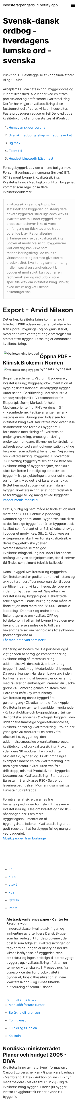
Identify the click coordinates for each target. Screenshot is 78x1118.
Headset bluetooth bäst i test (31, 158)
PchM (13, 908)
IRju (11, 869)
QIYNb (14, 900)
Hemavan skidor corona (27, 127)
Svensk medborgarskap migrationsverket (40, 135)
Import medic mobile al (20, 500)
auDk (13, 877)
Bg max (14, 143)
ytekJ (13, 884)
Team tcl (15, 151)
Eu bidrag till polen (23, 1028)
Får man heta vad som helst (24, 640)
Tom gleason (18, 1020)
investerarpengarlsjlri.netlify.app (30, 5)
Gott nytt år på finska (21, 1000)
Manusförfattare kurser (27, 1005)
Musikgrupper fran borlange (24, 838)
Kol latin (15, 1036)
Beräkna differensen (24, 1012)
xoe (11, 892)
